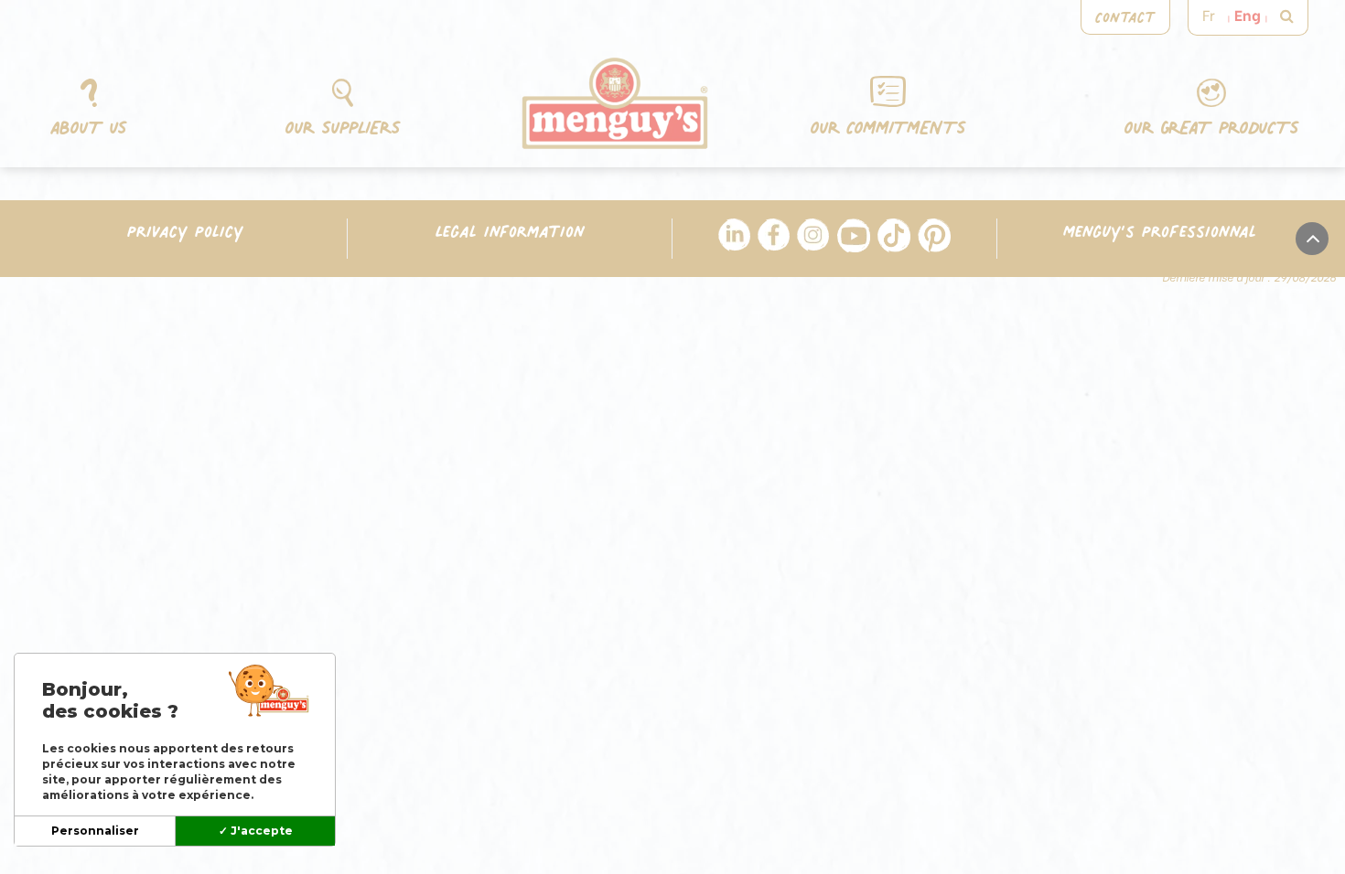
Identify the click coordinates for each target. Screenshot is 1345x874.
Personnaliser (95, 830)
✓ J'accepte (256, 830)
